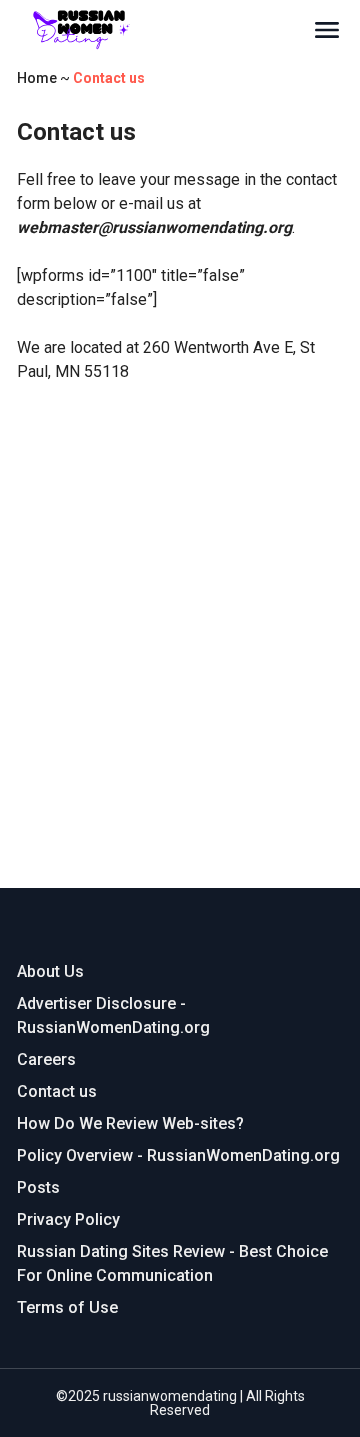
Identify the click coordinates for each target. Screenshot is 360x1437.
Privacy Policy (68, 1219)
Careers (46, 1059)
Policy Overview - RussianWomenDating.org (178, 1155)
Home (37, 78)
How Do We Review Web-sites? (130, 1123)
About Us (50, 971)
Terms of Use (67, 1307)
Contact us (57, 1091)
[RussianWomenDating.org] (164, 30)
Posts (38, 1187)
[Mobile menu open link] (327, 30)
